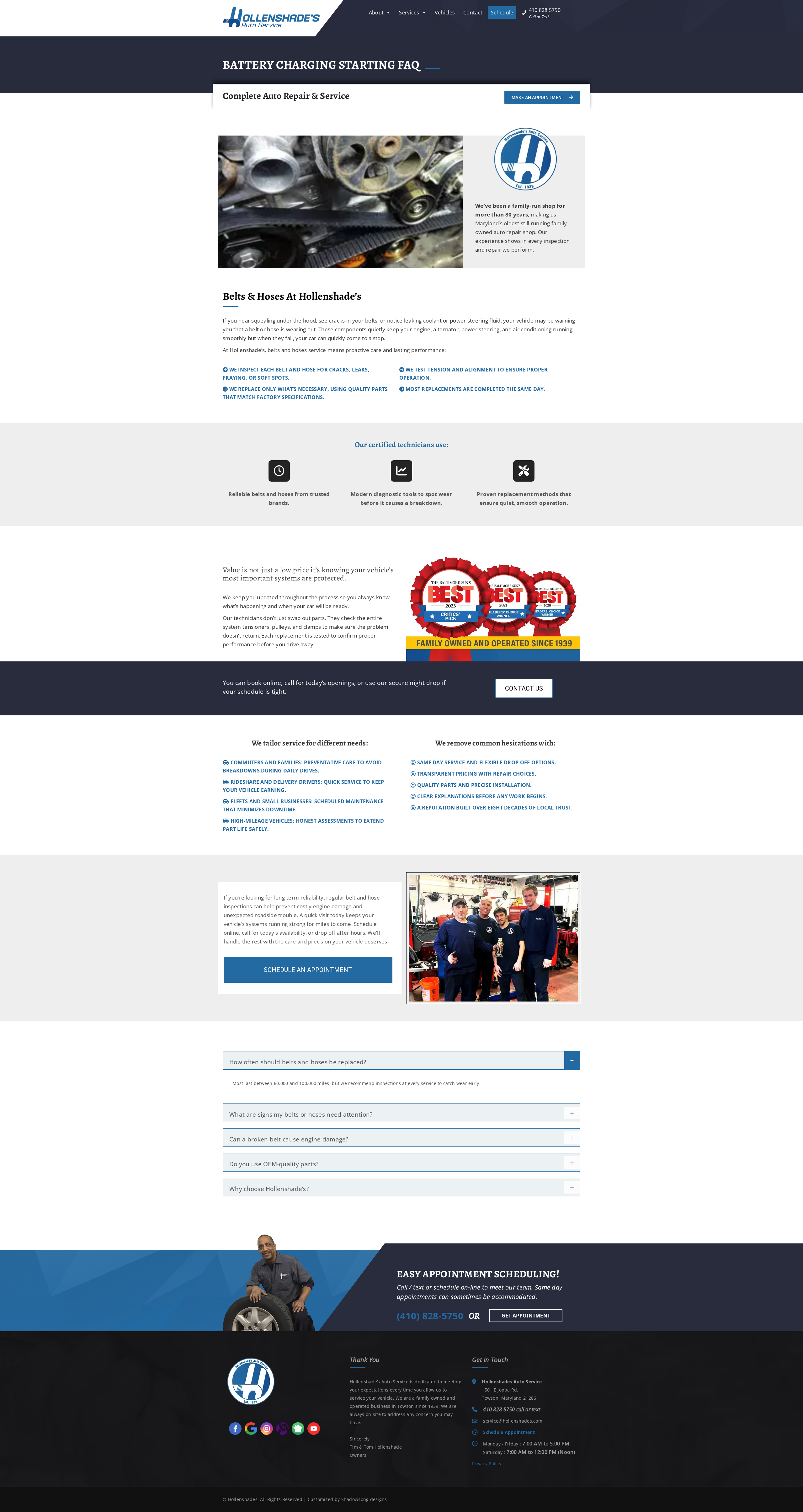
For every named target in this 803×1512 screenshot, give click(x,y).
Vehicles (445, 12)
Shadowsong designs (364, 1499)
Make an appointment (539, 97)
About (376, 12)
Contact (472, 12)
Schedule (502, 12)
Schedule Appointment (509, 1432)
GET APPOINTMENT (526, 1315)
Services (409, 12)
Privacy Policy (486, 1464)
